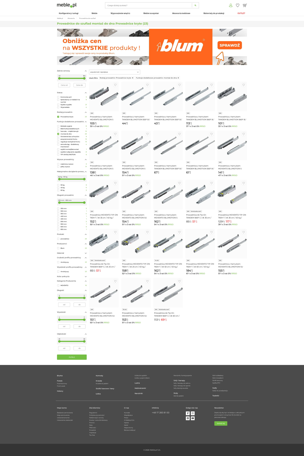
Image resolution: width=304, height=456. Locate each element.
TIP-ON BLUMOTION (74, 154)
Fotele (59, 381)
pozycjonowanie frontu (74, 139)
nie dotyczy (74, 262)
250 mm (74, 208)
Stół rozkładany (217, 375)
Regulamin (93, 413)
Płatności (92, 428)
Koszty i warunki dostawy (98, 420)
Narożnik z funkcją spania (183, 375)
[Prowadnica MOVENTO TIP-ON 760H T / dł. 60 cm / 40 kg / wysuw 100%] (200, 243)
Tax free (92, 435)
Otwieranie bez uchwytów (74, 136)
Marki (126, 425)
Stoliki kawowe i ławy (105, 388)
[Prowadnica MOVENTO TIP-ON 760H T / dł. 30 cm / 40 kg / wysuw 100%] (232, 194)
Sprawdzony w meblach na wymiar (74, 101)
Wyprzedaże (74, 107)
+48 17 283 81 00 (160, 412)
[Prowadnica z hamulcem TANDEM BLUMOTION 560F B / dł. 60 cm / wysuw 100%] (200, 96)
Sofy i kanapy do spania (182, 386)
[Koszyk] (245, 5)
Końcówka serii (74, 97)
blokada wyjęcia (74, 126)
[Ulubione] (237, 5)
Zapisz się (221, 423)
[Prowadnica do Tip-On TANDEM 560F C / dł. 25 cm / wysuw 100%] (104, 243)
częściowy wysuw (74, 164)
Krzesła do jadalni (102, 383)
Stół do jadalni (179, 396)
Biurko (60, 376)
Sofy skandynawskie (181, 388)
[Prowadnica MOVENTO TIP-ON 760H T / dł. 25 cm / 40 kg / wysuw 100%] (136, 243)
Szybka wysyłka (74, 104)
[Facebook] (188, 413)
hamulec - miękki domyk (74, 131)
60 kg (74, 190)
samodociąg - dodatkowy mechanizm (74, 145)
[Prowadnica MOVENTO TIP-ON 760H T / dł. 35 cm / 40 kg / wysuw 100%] (104, 194)
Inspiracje (92, 432)
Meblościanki (140, 388)
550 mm (74, 224)
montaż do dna (74, 134)
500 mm (74, 221)
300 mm (74, 211)
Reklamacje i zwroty (96, 418)
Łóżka (98, 394)
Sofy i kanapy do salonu (182, 383)
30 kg (74, 185)
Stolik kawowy (217, 380)
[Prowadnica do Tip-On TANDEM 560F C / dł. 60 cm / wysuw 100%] (168, 292)
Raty (91, 425)
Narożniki (139, 393)
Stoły (176, 393)
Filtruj (72, 357)
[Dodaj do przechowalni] (115, 85)
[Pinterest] (188, 418)
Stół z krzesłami (217, 378)
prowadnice (74, 239)
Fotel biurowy (62, 383)
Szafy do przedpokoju (220, 391)
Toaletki (215, 396)
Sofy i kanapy (179, 380)
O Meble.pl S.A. (129, 420)
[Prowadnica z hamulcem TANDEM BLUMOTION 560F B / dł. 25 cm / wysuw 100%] (232, 96)
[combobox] (114, 72)
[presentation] (60, 47)
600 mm (74, 227)
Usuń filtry (93, 78)
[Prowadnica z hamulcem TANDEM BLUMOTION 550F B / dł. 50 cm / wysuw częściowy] (136, 96)
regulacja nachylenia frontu (74, 142)
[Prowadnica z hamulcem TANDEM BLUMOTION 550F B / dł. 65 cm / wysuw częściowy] (168, 145)
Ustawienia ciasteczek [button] (65, 420)
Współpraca (128, 415)
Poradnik (92, 430)
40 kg (74, 187)
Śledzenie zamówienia (65, 413)
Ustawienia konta (63, 418)
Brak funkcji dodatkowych (74, 129)
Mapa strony (128, 428)
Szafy (214, 388)
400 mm (74, 216)
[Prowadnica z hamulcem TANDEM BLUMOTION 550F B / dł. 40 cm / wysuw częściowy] (168, 96)
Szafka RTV (216, 383)
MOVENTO (74, 285)
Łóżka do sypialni (141, 375)
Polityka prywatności (96, 415)
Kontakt (127, 413)
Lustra (137, 383)
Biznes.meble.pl (129, 430)
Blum (74, 248)
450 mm (74, 219)
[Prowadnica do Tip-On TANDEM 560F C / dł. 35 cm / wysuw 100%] (200, 194)
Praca (126, 418)
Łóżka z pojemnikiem (142, 378)
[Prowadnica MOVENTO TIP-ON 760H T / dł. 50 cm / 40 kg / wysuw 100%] (168, 243)
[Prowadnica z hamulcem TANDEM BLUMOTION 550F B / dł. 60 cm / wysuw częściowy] (200, 145)
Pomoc (92, 423)
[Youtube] (193, 418)
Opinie (126, 423)
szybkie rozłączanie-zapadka (74, 152)
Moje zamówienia (63, 415)
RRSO (106, 126)
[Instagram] (193, 413)
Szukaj (195, 5)
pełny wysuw (74, 166)
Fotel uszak (61, 386)
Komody (99, 376)
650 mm (74, 229)
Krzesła (99, 381)
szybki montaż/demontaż (74, 149)
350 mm (74, 214)
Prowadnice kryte (74, 117)
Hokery (60, 391)
